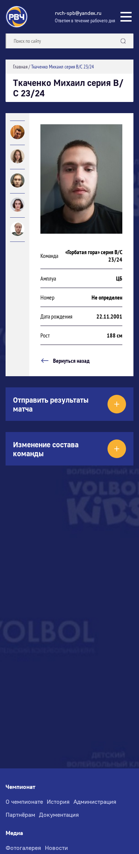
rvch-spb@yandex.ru (78, 13)
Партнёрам (20, 814)
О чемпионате (24, 801)
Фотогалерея (23, 847)
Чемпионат (20, 786)
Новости (56, 847)
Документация (59, 814)
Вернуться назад (71, 360)
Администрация (94, 801)
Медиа (14, 833)
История (58, 801)
